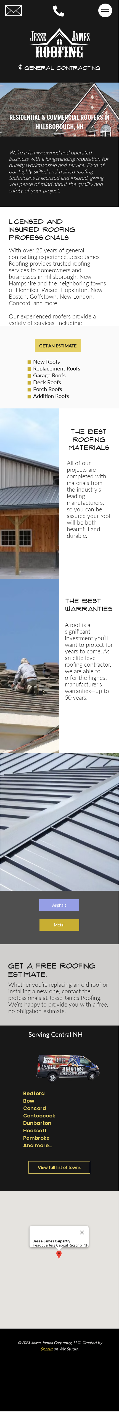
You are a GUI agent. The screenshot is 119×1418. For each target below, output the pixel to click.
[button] (13, 10)
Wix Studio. (69, 1348)
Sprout (46, 1348)
